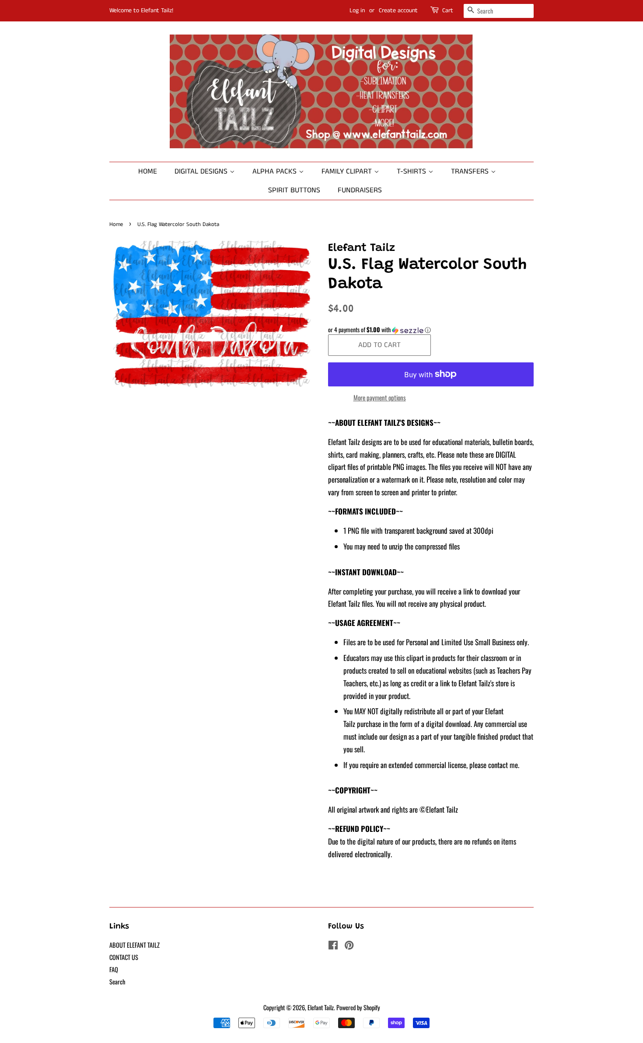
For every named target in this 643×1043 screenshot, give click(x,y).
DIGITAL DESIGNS (202, 171)
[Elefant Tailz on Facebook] (333, 946)
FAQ (113, 969)
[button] (431, 329)
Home (147, 171)
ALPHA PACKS (275, 171)
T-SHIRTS (412, 171)
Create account (398, 10)
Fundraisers (360, 190)
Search (117, 981)
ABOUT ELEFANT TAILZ (134, 944)
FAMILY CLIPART (348, 171)
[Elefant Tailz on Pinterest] (349, 946)
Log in (357, 10)
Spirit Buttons (294, 190)
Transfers (471, 171)
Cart (447, 10)
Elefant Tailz (321, 1007)
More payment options (379, 397)
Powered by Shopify (358, 1007)
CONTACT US (123, 957)
